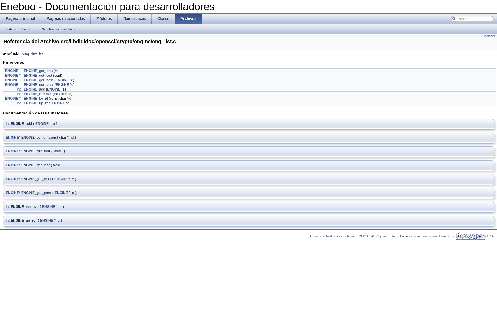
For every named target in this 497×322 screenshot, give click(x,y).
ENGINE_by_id (36, 99)
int (19, 89)
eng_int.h (32, 54)
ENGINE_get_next (38, 80)
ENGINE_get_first (38, 71)
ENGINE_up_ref (37, 103)
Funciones (488, 36)
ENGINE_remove (38, 94)
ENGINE (11, 71)
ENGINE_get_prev (39, 85)
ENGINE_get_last (38, 76)
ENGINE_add (34, 89)
